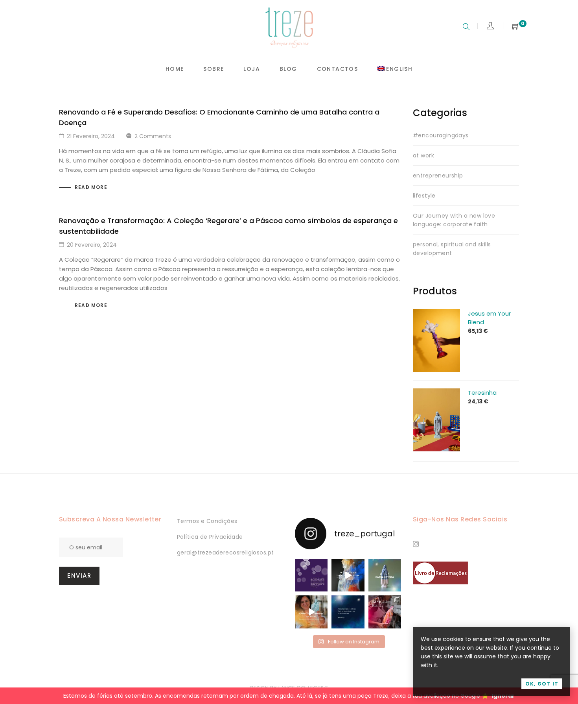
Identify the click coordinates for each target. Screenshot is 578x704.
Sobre (213, 69)
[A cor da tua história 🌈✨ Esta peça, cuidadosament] (384, 575)
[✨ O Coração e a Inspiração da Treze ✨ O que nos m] (347, 575)
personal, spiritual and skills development (452, 248)
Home (175, 69)
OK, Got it (541, 683)
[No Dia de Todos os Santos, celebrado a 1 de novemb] (347, 611)
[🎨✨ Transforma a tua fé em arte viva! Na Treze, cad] (384, 611)
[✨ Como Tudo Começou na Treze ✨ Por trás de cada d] (311, 611)
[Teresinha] (436, 393)
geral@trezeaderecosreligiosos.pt (225, 552)
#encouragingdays (441, 135)
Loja (251, 69)
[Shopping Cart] (515, 27)
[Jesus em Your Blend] (436, 314)
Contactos (337, 69)
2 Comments (152, 136)
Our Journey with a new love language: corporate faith (454, 220)
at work (423, 155)
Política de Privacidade (210, 537)
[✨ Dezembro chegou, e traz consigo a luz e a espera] (311, 575)
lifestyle (424, 196)
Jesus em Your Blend (489, 317)
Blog (288, 69)
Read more (91, 187)
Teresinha (482, 392)
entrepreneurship (438, 175)
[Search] (466, 27)
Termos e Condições (207, 521)
